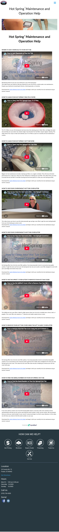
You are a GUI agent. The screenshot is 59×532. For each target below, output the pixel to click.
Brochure (19, 448)
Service (29, 459)
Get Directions (5, 475)
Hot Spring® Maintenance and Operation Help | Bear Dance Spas (3, 3)
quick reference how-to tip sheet (17, 89)
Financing (40, 448)
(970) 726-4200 (6, 493)
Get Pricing (8, 448)
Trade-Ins (51, 448)
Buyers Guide (29, 448)
